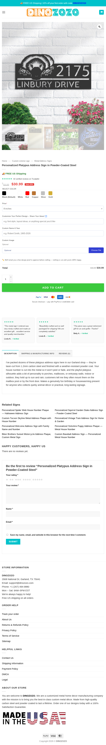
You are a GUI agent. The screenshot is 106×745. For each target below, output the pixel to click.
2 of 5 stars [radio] (11, 480)
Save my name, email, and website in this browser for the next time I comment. (48, 535)
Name (9, 509)
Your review (12, 485)
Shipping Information (12, 663)
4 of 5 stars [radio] (26, 480)
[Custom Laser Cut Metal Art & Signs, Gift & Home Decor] (53, 12)
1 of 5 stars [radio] (6, 480)
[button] (3, 12)
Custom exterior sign (21, 161)
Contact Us (7, 658)
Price (8, 203)
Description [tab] (10, 353)
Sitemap (6, 641)
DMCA (5, 674)
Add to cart (53, 287)
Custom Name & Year (11, 228)
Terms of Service (10, 636)
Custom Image (8, 240)
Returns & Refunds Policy (15, 625)
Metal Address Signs (43, 161)
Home (4, 161)
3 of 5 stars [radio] (17, 480)
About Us (7, 619)
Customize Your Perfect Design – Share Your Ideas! (24, 216)
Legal (5, 679)
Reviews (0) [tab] (64, 353)
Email (9, 522)
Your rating (12, 475)
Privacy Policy (9, 630)
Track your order (10, 614)
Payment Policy (10, 669)
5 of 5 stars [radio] (37, 480)
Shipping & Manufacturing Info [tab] (37, 353)
